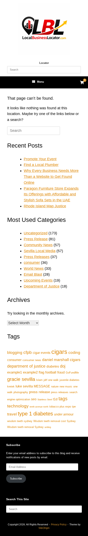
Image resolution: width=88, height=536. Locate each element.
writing (48, 427)
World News (34, 268)
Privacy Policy (59, 524)
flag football (47, 372)
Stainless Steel (44, 399)
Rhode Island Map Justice (45, 206)
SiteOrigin (44, 528)
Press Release (36, 239)
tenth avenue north (39, 406)
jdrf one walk (51, 379)
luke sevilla (24, 386)
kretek (11, 386)
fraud (61, 372)
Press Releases (37, 257)
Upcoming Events (38, 280)
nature (55, 386)
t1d (55, 399)
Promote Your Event (40, 159)
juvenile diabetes (69, 379)
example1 (14, 372)
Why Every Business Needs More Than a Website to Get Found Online (51, 177)
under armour (63, 414)
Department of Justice (42, 286)
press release (39, 392)
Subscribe (16, 478)
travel (12, 414)
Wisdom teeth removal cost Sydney (54, 421)
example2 (30, 372)
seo (33, 399)
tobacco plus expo (60, 406)
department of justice (26, 366)
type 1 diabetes (35, 413)
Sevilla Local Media (39, 251)
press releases (59, 392)
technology (18, 406)
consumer (32, 263)
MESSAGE (42, 386)
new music (66, 386)
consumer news (32, 360)
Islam (39, 379)
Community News (38, 245)
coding (74, 352)
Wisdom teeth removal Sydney (25, 427)
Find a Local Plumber (41, 165)
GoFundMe (72, 372)
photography (21, 392)
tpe (74, 406)
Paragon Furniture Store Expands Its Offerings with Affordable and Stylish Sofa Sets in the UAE (51, 194)
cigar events (41, 352)
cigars (59, 351)
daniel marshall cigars (61, 360)
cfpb (27, 352)
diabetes (52, 366)
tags (63, 398)
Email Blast (33, 274)
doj (62, 366)
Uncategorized (35, 233)
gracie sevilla (21, 379)
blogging (14, 352)
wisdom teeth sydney (19, 421)
